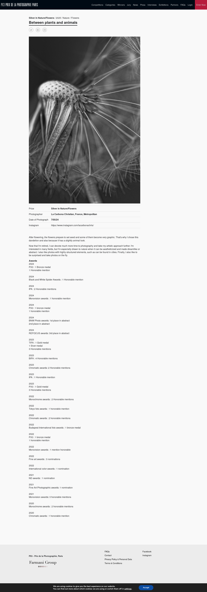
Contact (108, 555)
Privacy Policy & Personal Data (118, 559)
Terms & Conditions (113, 563)
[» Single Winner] (19, 4)
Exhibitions (163, 4)
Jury (129, 4)
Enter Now (201, 4)
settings (128, 589)
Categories (110, 4)
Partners (174, 4)
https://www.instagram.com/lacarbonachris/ (72, 225)
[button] (31, 30)
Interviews (152, 4)
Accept (146, 587)
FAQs (183, 4)
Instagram (147, 555)
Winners (121, 4)
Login (190, 4)
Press (142, 4)
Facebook (147, 551)
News (135, 4)
